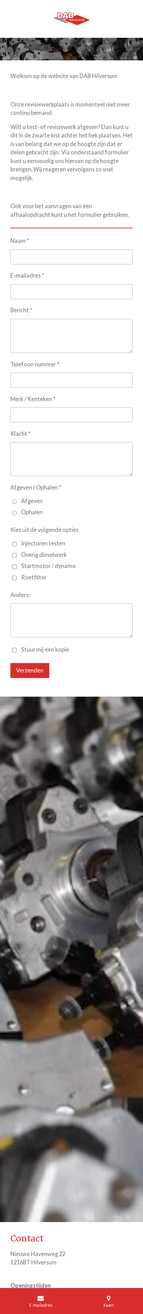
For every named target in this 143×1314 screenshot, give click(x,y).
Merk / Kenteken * (33, 399)
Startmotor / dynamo (48, 565)
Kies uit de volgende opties (44, 529)
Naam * (19, 240)
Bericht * (21, 310)
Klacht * (20, 433)
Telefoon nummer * (34, 364)
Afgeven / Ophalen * (35, 487)
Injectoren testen (43, 543)
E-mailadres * (27, 275)
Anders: (20, 595)
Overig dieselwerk (44, 554)
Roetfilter (34, 577)
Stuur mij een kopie (45, 649)
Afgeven (32, 501)
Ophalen (32, 512)
